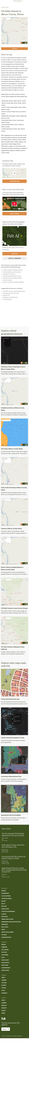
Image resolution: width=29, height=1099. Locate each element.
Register (14, 253)
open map (14, 48)
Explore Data (4, 7)
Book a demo (14, 213)
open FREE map (14, 181)
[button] (27, 2)
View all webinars (14, 258)
